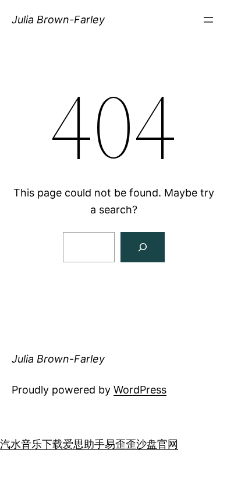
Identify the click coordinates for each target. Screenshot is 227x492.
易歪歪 (120, 444)
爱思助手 (84, 444)
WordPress (140, 390)
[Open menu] (208, 20)
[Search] (142, 247)
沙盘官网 (157, 444)
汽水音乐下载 (31, 444)
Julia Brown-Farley (58, 19)
